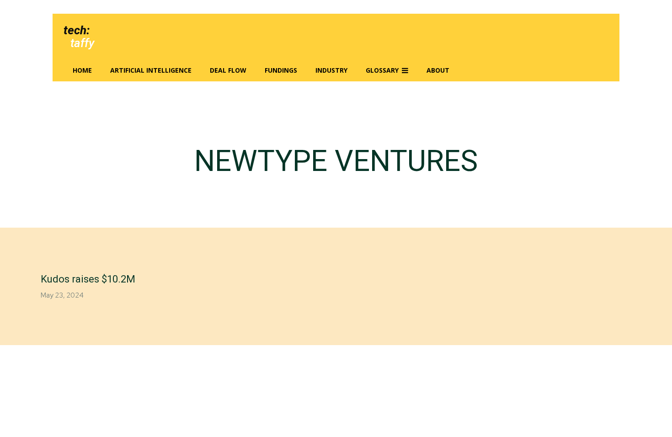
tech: (77, 30)
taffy (82, 43)
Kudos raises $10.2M (88, 279)
